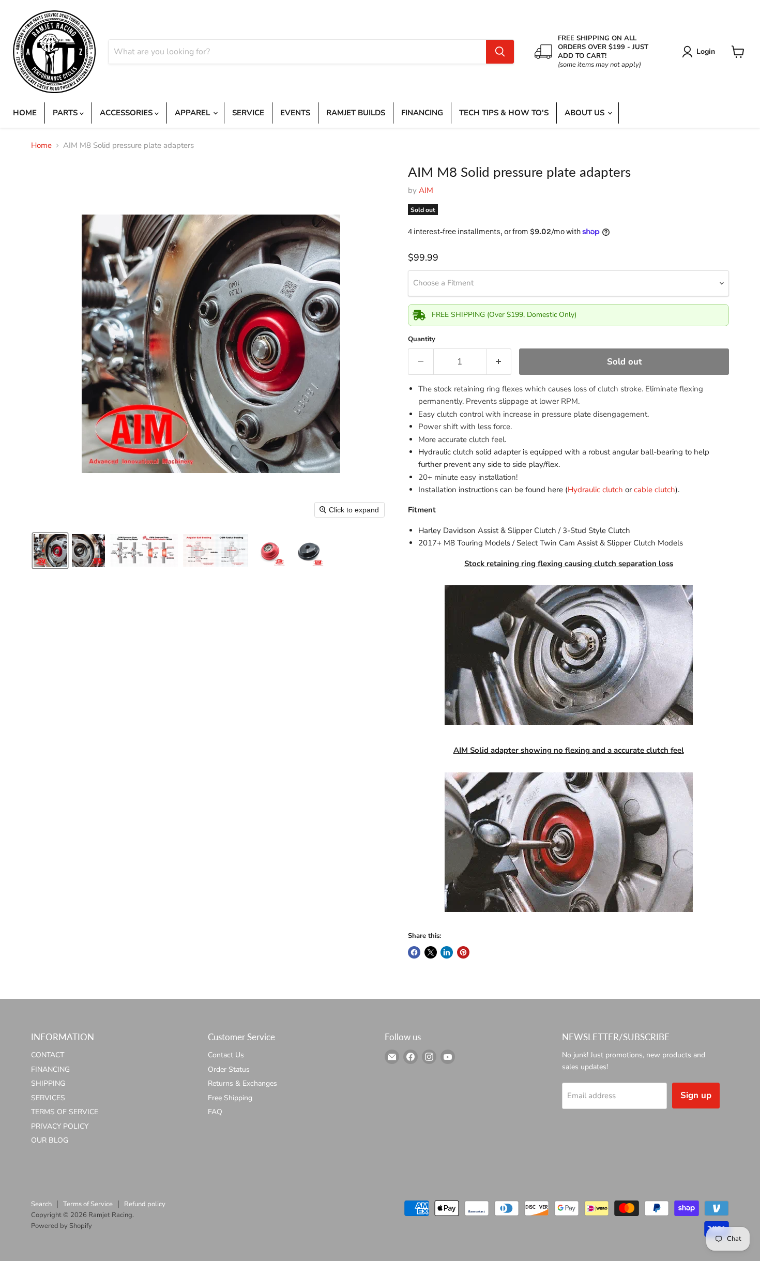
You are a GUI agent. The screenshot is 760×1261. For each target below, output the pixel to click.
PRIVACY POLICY (59, 1126)
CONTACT (47, 1055)
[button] (700, 51)
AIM (426, 190)
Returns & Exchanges (242, 1083)
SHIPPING (48, 1083)
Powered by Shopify (61, 1225)
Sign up (695, 1095)
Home (41, 145)
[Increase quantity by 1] (499, 361)
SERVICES (48, 1098)
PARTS (66, 113)
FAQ (215, 1112)
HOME (25, 113)
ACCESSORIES (127, 113)
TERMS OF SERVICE (64, 1112)
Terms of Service (88, 1204)
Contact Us (226, 1055)
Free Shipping (230, 1098)
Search (41, 1204)
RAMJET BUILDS (355, 113)
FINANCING (422, 113)
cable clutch (654, 489)
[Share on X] (430, 952)
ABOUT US (585, 113)
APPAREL (193, 113)
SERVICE (248, 113)
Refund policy (144, 1204)
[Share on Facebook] (414, 952)
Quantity (421, 339)
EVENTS (295, 113)
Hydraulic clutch (595, 489)
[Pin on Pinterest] (463, 952)
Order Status (229, 1069)
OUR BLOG (49, 1140)
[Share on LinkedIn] (446, 952)
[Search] (500, 52)
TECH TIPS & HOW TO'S (504, 113)
